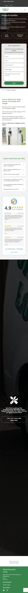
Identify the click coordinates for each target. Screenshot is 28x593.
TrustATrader (20, 209)
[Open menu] (25, 10)
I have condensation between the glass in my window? (12, 165)
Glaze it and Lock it (14, 561)
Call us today (14, 419)
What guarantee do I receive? (11, 189)
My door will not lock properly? (11, 174)
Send (14, 83)
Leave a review (14, 252)
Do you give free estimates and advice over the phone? (13, 185)
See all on (14, 249)
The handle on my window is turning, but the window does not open (13, 180)
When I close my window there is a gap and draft (12, 170)
